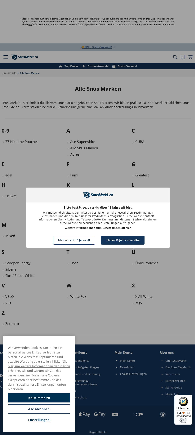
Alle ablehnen (39, 409)
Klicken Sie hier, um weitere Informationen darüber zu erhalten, (39, 366)
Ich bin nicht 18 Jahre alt (73, 240)
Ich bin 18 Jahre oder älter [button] (121, 240)
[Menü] (187, 397)
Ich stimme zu (39, 398)
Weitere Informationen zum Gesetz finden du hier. (96, 228)
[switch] (180, 420)
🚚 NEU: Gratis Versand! (95, 47)
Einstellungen (39, 420)
